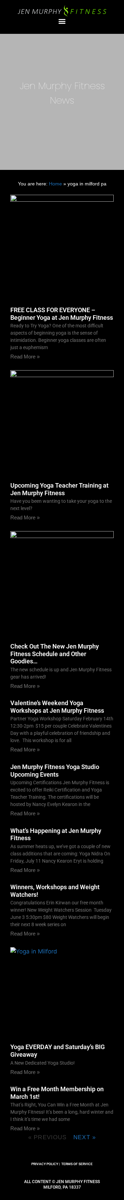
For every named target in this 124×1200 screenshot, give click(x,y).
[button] (62, 21)
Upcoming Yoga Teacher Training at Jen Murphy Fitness (59, 489)
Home (55, 183)
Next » (84, 1137)
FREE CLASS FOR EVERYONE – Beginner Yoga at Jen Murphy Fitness (61, 313)
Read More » (25, 356)
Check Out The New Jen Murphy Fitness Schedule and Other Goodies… (54, 654)
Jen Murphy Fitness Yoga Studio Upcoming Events (54, 770)
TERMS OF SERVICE (77, 1164)
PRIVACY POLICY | (45, 1164)
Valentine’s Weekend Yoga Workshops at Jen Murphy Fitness (57, 706)
